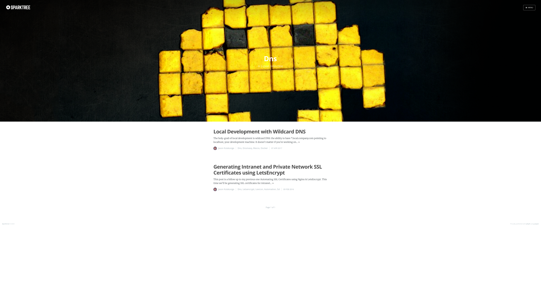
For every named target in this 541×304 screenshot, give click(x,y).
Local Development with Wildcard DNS (259, 131)
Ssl (278, 189)
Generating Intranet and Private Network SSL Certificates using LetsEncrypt (267, 169)
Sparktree (5, 224)
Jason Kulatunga (226, 148)
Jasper (536, 224)
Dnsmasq (247, 148)
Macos (256, 148)
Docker (264, 148)
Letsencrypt (248, 189)
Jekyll (528, 224)
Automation (270, 189)
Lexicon (259, 189)
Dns (240, 148)
